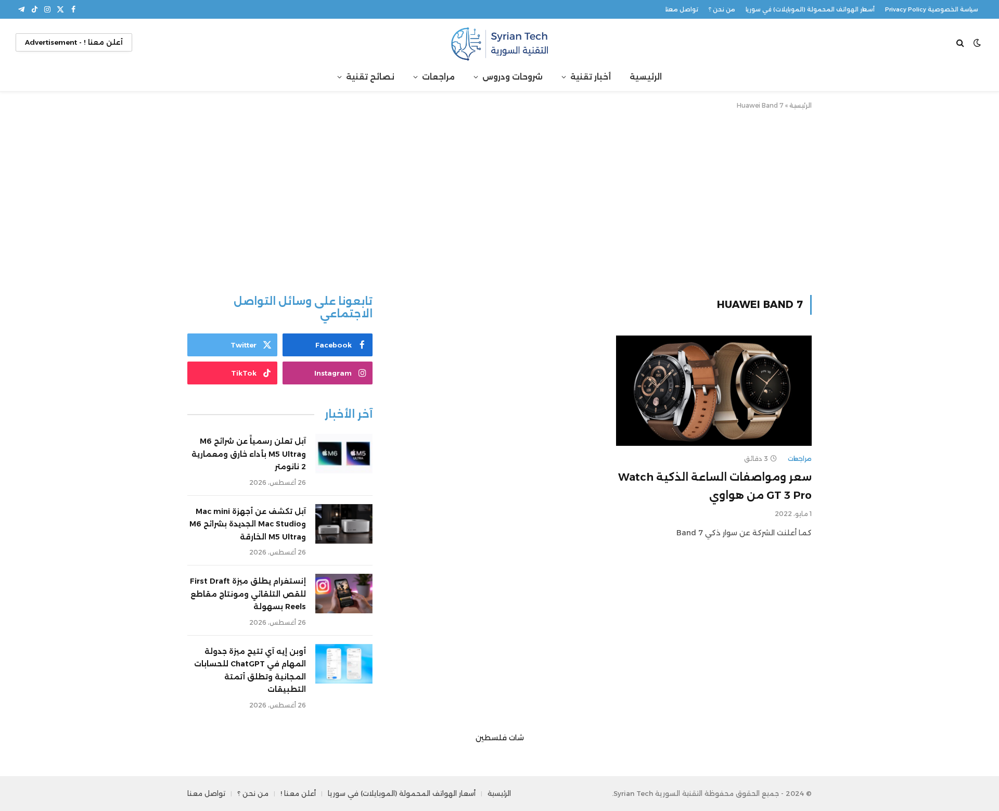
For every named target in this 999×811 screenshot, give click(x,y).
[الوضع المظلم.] (977, 42)
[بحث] (961, 42)
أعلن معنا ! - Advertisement (74, 42)
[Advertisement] (499, 200)
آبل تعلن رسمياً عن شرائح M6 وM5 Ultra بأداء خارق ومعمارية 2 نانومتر (248, 453)
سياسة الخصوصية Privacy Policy (931, 9)
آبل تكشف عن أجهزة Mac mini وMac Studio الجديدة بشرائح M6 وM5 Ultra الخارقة (247, 524)
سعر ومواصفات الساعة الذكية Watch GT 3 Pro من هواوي (715, 486)
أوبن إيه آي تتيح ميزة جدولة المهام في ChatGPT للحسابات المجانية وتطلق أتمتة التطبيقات (250, 670)
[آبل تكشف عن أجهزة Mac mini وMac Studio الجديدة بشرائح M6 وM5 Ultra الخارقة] (344, 524)
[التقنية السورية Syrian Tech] (499, 42)
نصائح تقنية (370, 77)
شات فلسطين (500, 737)
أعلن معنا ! (298, 793)
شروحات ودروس (512, 77)
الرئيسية (646, 77)
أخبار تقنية (590, 77)
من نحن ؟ (722, 9)
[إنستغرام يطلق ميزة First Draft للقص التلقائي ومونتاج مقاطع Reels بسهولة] (344, 593)
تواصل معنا (681, 9)
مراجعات (438, 77)
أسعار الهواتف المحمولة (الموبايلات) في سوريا (810, 9)
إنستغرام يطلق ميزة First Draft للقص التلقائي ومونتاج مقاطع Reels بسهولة (248, 593)
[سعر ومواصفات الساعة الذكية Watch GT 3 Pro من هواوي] (714, 391)
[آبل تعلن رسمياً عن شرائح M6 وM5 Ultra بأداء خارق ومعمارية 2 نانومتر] (344, 453)
